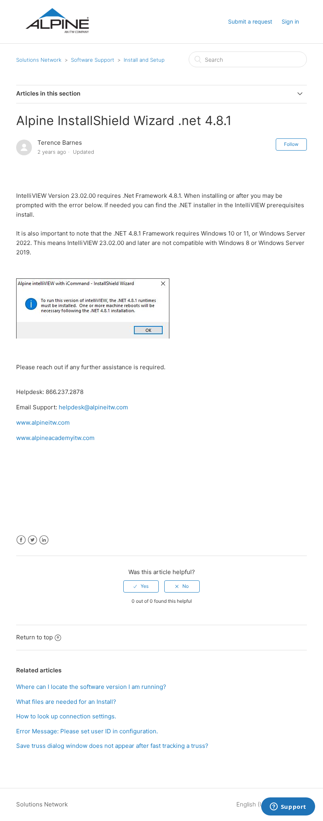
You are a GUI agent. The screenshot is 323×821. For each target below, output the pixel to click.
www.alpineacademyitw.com (55, 438)
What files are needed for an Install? (66, 701)
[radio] (141, 586)
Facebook (21, 540)
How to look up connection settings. (66, 716)
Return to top (34, 637)
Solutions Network (38, 60)
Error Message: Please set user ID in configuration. (87, 731)
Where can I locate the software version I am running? (91, 686)
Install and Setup (144, 60)
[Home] (57, 40)
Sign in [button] (290, 21)
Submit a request (250, 21)
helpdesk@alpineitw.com (93, 407)
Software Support (92, 60)
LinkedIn (44, 540)
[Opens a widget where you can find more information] (288, 807)
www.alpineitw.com (43, 422)
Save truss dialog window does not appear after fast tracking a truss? (112, 745)
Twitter (32, 540)
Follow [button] (291, 144)
